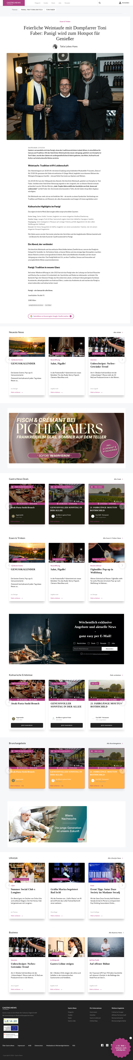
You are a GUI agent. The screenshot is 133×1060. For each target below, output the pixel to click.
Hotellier (93, 1015)
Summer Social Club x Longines (23, 891)
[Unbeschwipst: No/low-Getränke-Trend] (107, 347)
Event (13, 886)
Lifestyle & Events (21, 879)
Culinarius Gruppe (117, 1012)
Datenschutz (39, 1045)
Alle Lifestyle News (114, 858)
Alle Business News (115, 933)
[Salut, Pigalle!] (67, 347)
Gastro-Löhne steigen (62, 963)
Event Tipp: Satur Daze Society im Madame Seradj (105, 891)
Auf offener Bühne (100, 963)
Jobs (59, 3)
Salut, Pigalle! (58, 363)
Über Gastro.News (8, 1045)
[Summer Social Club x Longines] (27, 872)
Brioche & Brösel (95, 566)
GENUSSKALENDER (23, 363)
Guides (46, 3)
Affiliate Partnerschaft (119, 1015)
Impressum (21, 1045)
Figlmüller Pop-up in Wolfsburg (101, 571)
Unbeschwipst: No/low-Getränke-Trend (102, 365)
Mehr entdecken (115, 675)
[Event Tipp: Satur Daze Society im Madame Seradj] (107, 872)
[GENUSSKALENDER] (27, 347)
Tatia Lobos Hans (68, 46)
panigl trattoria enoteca (32, 10)
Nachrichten (81, 643)
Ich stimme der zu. (96, 654)
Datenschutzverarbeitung (100, 654)
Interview (93, 360)
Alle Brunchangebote (114, 743)
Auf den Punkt (97, 954)
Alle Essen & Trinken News (112, 538)
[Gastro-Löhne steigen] (66, 947)
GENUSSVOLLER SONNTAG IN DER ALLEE (66, 509)
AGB (29, 1045)
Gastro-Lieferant (95, 1018)
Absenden (109, 649)
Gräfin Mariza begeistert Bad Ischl (64, 891)
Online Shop (93, 1021)
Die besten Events (17, 360)
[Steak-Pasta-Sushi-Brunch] (27, 494)
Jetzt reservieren (27, 725)
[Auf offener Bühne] (106, 947)
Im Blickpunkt (98, 353)
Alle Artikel (117, 332)
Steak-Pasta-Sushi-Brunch (22, 507)
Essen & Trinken (20, 353)
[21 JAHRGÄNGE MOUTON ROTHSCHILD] (106, 494)
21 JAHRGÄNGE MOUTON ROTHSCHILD (103, 509)
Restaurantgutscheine (119, 1021)
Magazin (37, 3)
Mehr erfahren (16, 392)
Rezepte (67, 3)
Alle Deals (117, 479)
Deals (53, 3)
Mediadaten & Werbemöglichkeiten (57, 1045)
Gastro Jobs (72, 1021)
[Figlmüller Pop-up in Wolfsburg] (107, 552)
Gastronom (93, 1012)
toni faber (50, 10)
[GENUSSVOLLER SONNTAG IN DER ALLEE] (67, 494)
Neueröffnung (59, 353)
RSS (74, 1045)
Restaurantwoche (117, 1018)
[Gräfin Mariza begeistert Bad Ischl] (67, 872)
